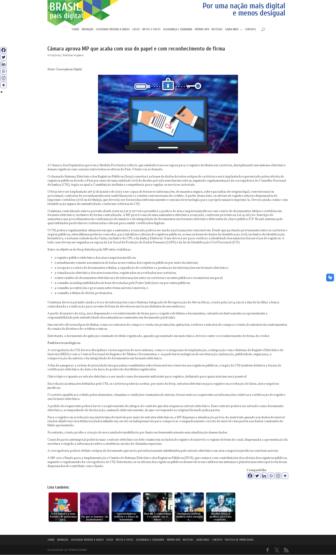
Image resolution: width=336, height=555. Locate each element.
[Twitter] (257, 476)
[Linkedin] (264, 476)
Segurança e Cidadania (177, 29)
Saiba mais (232, 29)
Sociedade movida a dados (113, 29)
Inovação (88, 29)
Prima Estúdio (78, 550)
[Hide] (1, 92)
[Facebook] (250, 476)
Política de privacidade (239, 539)
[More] (285, 476)
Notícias (217, 29)
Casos (136, 29)
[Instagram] (278, 476)
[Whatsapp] (271, 476)
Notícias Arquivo (73, 55)
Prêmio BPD (202, 29)
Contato (250, 29)
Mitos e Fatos (151, 29)
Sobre (75, 29)
